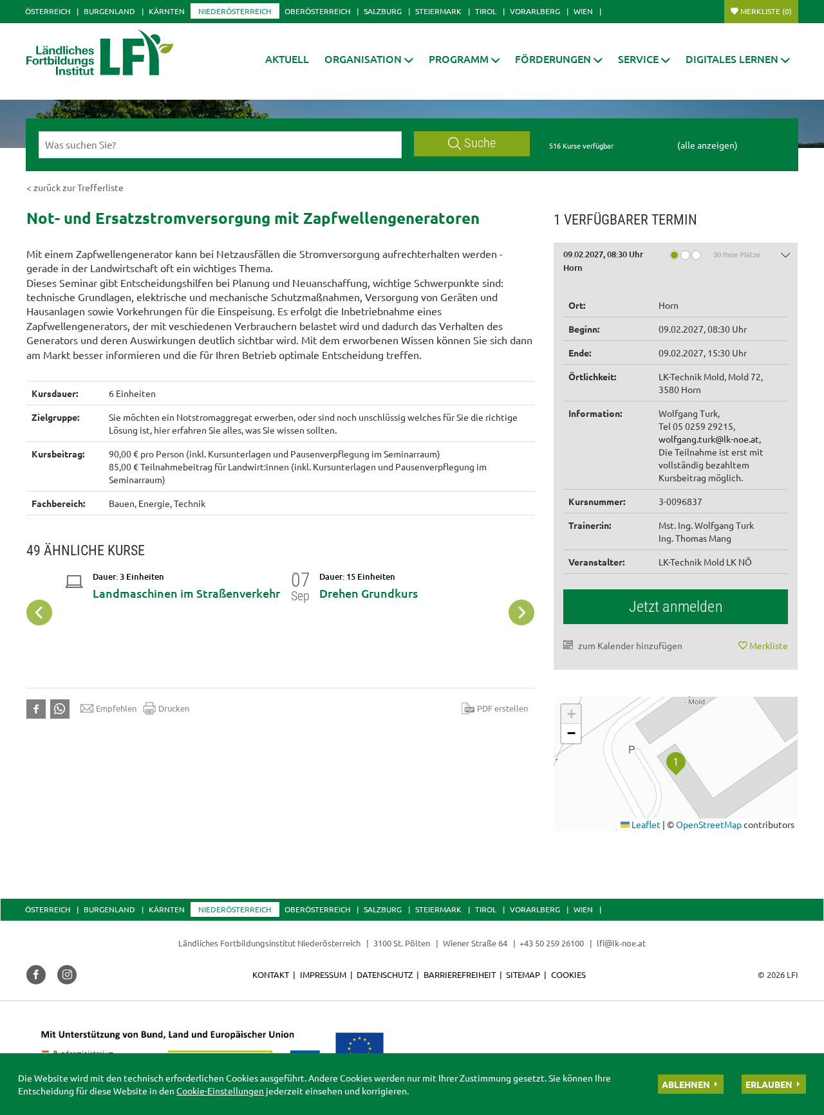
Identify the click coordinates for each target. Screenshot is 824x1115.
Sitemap (523, 974)
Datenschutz (385, 974)
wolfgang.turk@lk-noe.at (709, 439)
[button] (369, 59)
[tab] (676, 263)
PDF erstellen (502, 708)
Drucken (173, 708)
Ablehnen (686, 1084)
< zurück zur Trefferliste (75, 187)
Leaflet (645, 824)
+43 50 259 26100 (552, 942)
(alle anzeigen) (707, 145)
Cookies (568, 974)
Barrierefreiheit (460, 974)
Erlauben (768, 1084)
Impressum (323, 974)
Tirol (485, 11)
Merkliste (766, 11)
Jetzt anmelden (676, 607)
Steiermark (438, 11)
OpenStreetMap (709, 824)
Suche (480, 143)
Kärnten (167, 11)
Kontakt (270, 974)
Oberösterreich (317, 11)
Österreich (47, 11)
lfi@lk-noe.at (621, 942)
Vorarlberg (535, 11)
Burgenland (109, 11)
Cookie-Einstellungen (220, 1090)
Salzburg (383, 11)
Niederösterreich (234, 11)
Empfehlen (116, 708)
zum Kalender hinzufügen (630, 645)
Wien (583, 11)
